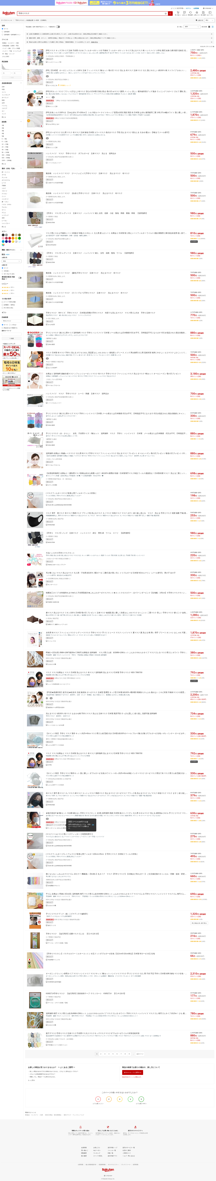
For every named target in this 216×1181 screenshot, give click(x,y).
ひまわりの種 (52, 664)
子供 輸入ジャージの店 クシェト (58, 1045)
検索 (12, 77)
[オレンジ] (13, 238)
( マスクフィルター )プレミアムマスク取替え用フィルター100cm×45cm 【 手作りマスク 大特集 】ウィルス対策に (92, 854)
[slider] (2, 69)
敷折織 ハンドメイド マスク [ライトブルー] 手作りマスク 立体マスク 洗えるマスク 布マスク (87, 293)
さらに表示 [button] (5, 56)
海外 (8, 254)
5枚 (3, 136)
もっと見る (31, 1080)
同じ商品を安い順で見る (199, 923)
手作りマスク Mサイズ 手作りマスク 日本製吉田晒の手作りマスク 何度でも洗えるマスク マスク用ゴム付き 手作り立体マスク (100, 313)
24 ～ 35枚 (5, 147)
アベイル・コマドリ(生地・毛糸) (58, 943)
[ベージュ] (16, 235)
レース (4, 183)
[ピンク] (3, 238)
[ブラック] (3, 235)
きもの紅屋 (51, 324)
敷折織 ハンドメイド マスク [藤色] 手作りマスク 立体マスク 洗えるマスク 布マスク (83, 273)
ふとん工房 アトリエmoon (56, 745)
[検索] (170, 13)
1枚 (3, 125)
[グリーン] (19, 238)
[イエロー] (16, 238)
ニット (4, 196)
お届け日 (4, 265)
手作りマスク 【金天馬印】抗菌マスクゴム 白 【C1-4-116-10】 (73, 934)
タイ (3, 111)
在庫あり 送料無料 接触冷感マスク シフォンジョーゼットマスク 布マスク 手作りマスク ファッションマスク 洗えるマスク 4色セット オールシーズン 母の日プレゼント (113, 374)
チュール (4, 177)
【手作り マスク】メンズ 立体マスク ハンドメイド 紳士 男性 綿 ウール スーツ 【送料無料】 (88, 533)
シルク (4, 188)
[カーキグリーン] (19, 235)
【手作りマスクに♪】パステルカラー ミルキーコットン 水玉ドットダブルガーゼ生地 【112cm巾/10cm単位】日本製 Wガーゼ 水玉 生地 (100, 954)
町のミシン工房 (52, 106)
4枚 (3, 133)
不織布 (4, 185)
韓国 (3, 100)
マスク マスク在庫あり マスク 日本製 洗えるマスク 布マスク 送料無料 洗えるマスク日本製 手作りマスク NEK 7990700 (94, 672)
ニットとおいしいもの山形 (56, 725)
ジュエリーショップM (54, 62)
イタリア (4, 108)
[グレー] (6, 235)
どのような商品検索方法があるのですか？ (42, 1074)
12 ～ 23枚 (5, 144)
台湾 (3, 103)
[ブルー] (3, 241)
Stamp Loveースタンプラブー (57, 564)
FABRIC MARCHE (53, 602)
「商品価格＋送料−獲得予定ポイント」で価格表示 (40, 27)
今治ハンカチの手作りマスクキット (60, 553)
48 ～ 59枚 (5, 149)
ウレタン (4, 207)
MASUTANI (51, 222)
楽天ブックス (52, 925)
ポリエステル (6, 180)
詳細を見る (94, 42)
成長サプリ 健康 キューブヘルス (58, 624)
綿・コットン (6, 172)
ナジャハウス (52, 641)
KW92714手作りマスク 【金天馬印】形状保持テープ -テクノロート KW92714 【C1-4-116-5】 (86, 993)
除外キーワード (6, 331)
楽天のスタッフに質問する (132, 1072)
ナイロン (4, 193)
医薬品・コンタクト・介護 (34, 1115)
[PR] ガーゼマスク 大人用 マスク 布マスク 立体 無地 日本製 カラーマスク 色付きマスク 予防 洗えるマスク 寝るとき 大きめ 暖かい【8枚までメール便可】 (108, 132)
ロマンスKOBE (52, 485)
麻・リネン (5, 202)
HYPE (50, 765)
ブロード (4, 191)
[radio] (2, 28)
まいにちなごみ (52, 85)
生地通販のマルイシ (54, 885)
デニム (4, 212)
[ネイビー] (6, 241)
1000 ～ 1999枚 (6, 160)
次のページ (140, 1054)
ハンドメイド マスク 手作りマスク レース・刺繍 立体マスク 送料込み (77, 394)
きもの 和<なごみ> (53, 124)
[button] (208, 8)
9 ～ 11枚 (5, 141)
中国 (3, 89)
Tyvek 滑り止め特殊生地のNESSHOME (60, 505)
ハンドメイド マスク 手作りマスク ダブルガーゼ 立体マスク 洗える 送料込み (81, 153)
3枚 (3, 131)
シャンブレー (6, 223)
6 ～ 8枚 (4, 139)
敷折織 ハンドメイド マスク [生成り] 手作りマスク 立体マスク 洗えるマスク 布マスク (84, 193)
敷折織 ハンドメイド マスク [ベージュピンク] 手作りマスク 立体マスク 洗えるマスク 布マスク (88, 173)
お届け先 (4, 257)
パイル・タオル (6, 204)
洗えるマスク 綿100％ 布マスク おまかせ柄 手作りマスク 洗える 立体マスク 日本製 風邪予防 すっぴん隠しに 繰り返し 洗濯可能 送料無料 (101, 713)
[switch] (19, 278)
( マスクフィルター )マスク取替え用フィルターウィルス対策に (71, 493)
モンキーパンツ (52, 584)
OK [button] (93, 825)
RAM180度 (51, 525)
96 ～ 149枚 (5, 152)
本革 (3, 218)
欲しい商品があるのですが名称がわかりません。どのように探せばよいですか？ (54, 1071)
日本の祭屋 (51, 344)
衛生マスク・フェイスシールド (74, 1115)
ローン (4, 210)
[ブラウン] (13, 235)
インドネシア (6, 95)
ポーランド (5, 97)
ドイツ (4, 92)
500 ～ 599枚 (6, 158)
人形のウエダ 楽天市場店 (55, 183)
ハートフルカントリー (54, 163)
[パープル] (9, 241)
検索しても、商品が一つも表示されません (42, 1077)
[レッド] (9, 238)
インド (4, 114)
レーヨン (4, 220)
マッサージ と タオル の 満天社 (57, 828)
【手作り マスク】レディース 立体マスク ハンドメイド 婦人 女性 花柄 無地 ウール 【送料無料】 (90, 253)
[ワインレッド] (6, 238)
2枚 (3, 128)
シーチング (5, 215)
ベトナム (4, 105)
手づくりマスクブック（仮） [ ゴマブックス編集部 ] (67, 914)
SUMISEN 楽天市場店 (54, 982)
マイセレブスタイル (54, 385)
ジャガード (5, 199)
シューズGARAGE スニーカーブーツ (59, 684)
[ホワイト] (9, 235)
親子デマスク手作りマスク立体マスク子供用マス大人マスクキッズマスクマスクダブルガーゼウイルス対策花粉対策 (93, 1033)
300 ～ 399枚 (6, 155)
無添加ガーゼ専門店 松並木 (56, 707)
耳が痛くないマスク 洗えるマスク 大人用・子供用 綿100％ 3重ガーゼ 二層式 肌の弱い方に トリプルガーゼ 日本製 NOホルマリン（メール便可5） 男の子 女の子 (111, 573)
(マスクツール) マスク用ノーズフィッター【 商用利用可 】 (69, 834)
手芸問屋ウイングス (54, 960)
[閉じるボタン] (211, 34)
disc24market (52, 245)
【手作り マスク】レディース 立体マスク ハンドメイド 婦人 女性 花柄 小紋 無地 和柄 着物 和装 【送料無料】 (97, 213)
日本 (3, 87)
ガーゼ (4, 175)
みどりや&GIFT (52, 368)
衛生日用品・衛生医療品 (53, 1115)
